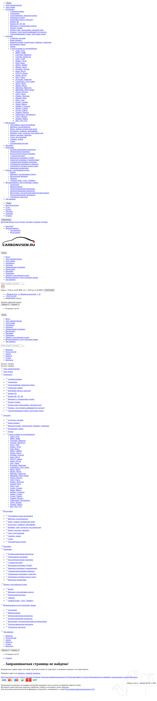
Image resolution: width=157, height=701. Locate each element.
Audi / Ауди (14, 436)
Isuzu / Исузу (15, 457)
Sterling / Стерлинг (17, 492)
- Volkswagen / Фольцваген (25, 114)
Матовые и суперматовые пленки (23, 26)
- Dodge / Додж (20, 61)
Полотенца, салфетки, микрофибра (24, 131)
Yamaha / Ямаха (16, 504)
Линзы (12, 46)
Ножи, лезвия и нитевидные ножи (23, 129)
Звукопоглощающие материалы (22, 191)
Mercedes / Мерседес (18, 474)
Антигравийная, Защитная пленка (23, 15)
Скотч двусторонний (18, 137)
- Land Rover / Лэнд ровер (25, 81)
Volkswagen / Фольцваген (20, 500)
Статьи (8, 358)
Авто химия (10, 7)
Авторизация (15, 230)
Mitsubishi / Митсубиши (19, 476)
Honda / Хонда (15, 453)
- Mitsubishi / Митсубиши (24, 90)
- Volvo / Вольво (21, 117)
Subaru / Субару (16, 494)
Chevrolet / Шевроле (18, 441)
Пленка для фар (16, 28)
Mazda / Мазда (15, 471)
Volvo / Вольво (16, 502)
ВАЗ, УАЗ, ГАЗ (16, 507)
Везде (8, 257)
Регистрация (15, 232)
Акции (8, 354)
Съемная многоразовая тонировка (23, 162)
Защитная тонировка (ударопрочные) (24, 160)
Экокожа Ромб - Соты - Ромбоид (23, 180)
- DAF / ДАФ (20, 59)
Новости (9, 356)
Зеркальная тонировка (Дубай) (22, 158)
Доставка (9, 211)
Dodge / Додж (15, 447)
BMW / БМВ (15, 438)
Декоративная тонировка (20, 152)
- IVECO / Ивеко (21, 73)
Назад (8, 3)
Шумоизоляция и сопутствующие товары (22, 182)
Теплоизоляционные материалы (22, 195)
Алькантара (14, 13)
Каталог (7, 366)
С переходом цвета (17, 156)
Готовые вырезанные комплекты (23, 150)
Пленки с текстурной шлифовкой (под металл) (28, 32)
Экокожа (13, 178)
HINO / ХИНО (16, 451)
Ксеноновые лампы (18, 44)
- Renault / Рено (21, 98)
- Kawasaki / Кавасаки (23, 79)
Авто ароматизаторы (14, 5)
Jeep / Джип (14, 463)
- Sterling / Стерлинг (22, 106)
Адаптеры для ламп (18, 38)
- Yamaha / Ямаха (21, 119)
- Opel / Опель (20, 94)
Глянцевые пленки (17, 18)
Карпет (13, 172)
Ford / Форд (14, 449)
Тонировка (10, 147)
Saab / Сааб (14, 486)
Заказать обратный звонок (11, 302)
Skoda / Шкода (15, 490)
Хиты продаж (11, 352)
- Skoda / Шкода (21, 104)
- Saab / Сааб (19, 100)
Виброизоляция (16, 187)
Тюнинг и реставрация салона (17, 170)
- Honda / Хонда (21, 67)
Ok (93, 689)
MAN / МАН (15, 469)
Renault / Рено (15, 484)
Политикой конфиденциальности (79, 689)
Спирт (12, 141)
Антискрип (14, 185)
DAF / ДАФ (14, 445)
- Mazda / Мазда (21, 86)
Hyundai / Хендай (17, 455)
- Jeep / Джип (20, 77)
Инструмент (10, 123)
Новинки (9, 350)
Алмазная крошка (17, 11)
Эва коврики (11, 199)
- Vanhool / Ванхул (22, 112)
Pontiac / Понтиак (17, 482)
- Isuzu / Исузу (20, 71)
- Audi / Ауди (20, 51)
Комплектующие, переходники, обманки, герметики (30, 42)
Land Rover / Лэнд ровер (19, 467)
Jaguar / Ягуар (15, 461)
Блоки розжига (16, 40)
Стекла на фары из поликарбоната (23, 48)
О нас (8, 207)
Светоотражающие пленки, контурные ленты (28, 34)
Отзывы (9, 216)
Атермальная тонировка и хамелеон (24, 164)
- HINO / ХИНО (21, 65)
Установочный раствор (19, 143)
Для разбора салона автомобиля (22, 125)
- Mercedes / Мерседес (23, 88)
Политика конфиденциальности (53, 677)
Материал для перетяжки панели (23, 174)
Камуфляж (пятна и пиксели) (21, 20)
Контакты (9, 360)
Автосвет (9, 36)
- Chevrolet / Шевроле (23, 55)
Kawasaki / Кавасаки (18, 465)
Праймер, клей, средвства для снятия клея (26, 133)
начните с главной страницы (29, 673)
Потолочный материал (19, 176)
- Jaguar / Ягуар (21, 75)
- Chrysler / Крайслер (23, 57)
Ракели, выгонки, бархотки (20, 135)
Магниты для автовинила (20, 127)
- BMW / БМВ (20, 53)
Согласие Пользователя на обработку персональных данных (105, 677)
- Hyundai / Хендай (22, 69)
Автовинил (10, 9)
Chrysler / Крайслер (17, 443)
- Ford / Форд (20, 63)
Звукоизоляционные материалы (22, 189)
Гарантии (9, 214)
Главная (9, 658)
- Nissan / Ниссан (21, 92)
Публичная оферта (74, 677)
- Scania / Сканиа (21, 102)
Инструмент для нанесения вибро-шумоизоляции (29, 193)
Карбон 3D (14, 22)
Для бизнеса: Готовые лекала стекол (24, 166)
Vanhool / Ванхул (16, 498)
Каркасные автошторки (19, 168)
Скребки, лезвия (16, 139)
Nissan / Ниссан (16, 478)
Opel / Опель (15, 480)
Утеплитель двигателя (19, 197)
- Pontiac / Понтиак (22, 96)
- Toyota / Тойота (21, 110)
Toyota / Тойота (16, 496)
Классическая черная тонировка (22, 154)
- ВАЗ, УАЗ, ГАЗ (21, 121)
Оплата (8, 209)
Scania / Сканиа (16, 488)
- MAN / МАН (20, 84)
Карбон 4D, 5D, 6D (17, 24)
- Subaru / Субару (21, 108)
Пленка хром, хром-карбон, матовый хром (26, 30)
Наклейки (9, 145)
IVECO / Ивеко (16, 459)
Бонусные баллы (12, 205)
